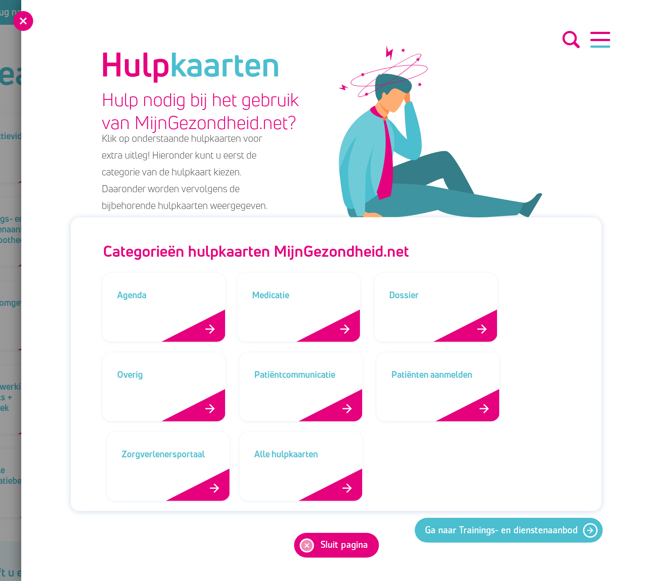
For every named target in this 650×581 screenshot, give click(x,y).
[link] (509, 530)
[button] (600, 40)
